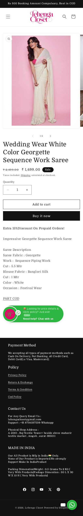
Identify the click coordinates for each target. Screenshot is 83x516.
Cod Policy (15, 396)
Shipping (26, 175)
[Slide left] (32, 136)
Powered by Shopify (56, 507)
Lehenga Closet (34, 507)
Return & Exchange (20, 382)
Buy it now (42, 216)
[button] (8, 16)
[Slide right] (50, 136)
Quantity (9, 181)
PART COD (11, 298)
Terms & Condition (20, 389)
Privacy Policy (17, 375)
